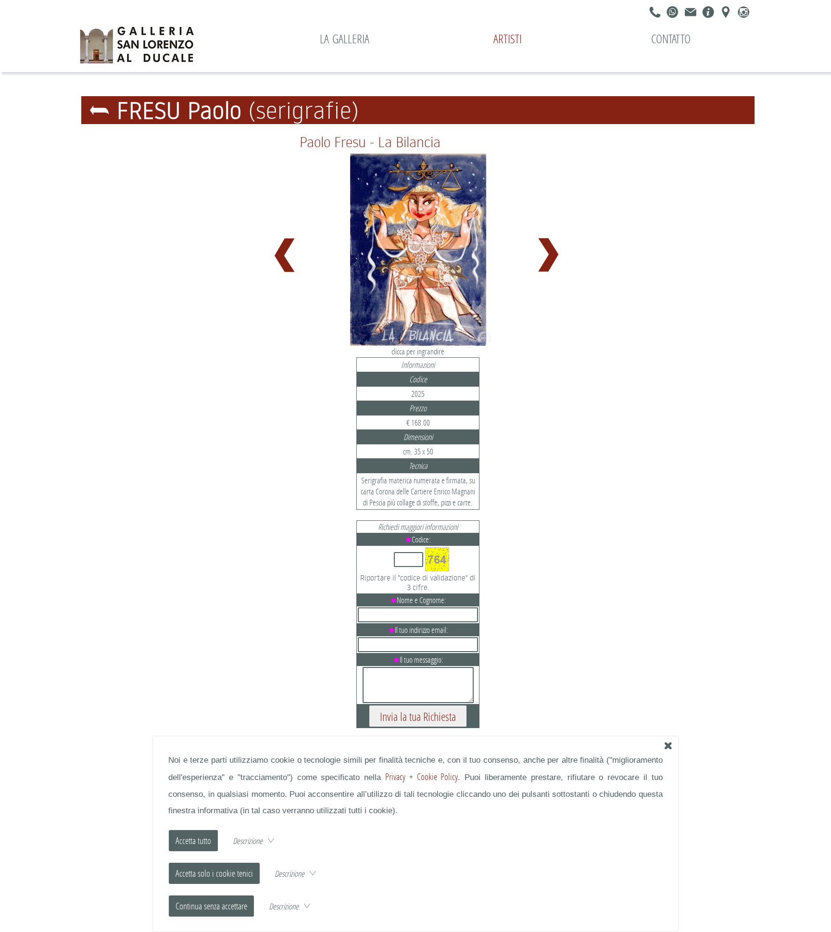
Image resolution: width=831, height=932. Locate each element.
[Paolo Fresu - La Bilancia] (418, 249)
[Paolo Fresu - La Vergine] (286, 252)
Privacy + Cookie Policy (421, 776)
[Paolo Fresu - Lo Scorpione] (550, 252)
